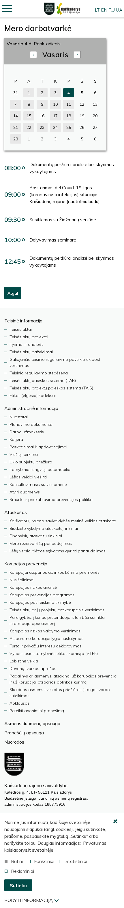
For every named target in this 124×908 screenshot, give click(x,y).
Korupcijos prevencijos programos (42, 594)
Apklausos (19, 703)
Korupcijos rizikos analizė (33, 587)
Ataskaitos (15, 512)
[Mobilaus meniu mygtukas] (7, 8)
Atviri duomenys (25, 492)
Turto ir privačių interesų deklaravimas (46, 646)
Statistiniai (76, 861)
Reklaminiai (22, 871)
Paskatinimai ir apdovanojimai (38, 447)
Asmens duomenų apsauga (32, 723)
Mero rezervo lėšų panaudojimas (41, 543)
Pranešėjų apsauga (24, 733)
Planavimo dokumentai (31, 424)
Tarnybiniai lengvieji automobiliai (40, 469)
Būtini (17, 861)
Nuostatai (19, 416)
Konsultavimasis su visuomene (38, 484)
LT (97, 10)
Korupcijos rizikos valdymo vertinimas (45, 631)
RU (111, 10)
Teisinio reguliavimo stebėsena (39, 373)
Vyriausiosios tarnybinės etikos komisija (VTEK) (54, 653)
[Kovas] (77, 54)
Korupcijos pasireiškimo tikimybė (40, 602)
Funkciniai (44, 861)
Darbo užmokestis (27, 431)
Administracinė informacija (31, 408)
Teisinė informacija (23, 321)
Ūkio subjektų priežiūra (31, 462)
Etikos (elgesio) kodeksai (33, 395)
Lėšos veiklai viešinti (28, 477)
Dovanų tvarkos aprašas (33, 668)
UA (119, 10)
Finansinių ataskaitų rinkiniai (36, 536)
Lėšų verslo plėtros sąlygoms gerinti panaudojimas (58, 551)
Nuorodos (14, 742)
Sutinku (18, 885)
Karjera (16, 439)
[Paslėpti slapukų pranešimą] (115, 821)
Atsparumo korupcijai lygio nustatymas (46, 638)
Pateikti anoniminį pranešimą (37, 710)
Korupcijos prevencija (25, 564)
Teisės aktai (21, 329)
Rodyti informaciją (28, 900)
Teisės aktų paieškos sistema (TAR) (43, 380)
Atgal (12, 293)
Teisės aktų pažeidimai (31, 351)
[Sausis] (33, 54)
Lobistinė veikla (24, 661)
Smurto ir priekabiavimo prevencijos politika (51, 499)
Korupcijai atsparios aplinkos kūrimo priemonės (54, 572)
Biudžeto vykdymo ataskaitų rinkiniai (44, 528)
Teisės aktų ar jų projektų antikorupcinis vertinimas (57, 609)
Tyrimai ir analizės (27, 344)
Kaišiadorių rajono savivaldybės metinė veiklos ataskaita (63, 520)
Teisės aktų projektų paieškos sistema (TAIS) (51, 388)
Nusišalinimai (22, 579)
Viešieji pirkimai (24, 454)
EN (104, 10)
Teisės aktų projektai (29, 336)
